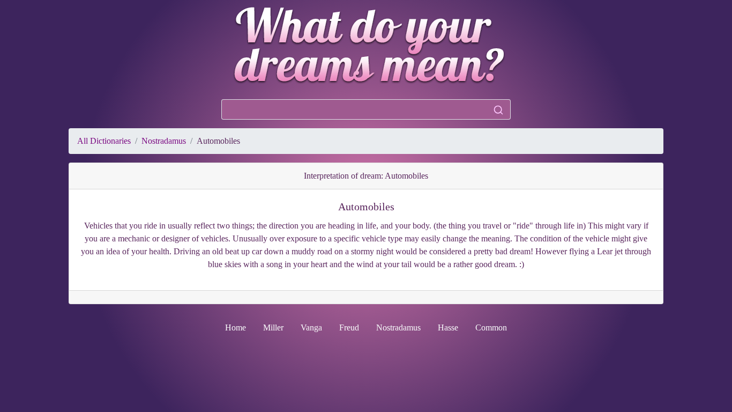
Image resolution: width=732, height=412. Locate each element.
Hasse (448, 327)
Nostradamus (163, 140)
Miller (273, 327)
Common (491, 327)
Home (235, 327)
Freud (349, 327)
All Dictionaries (104, 140)
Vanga (311, 327)
